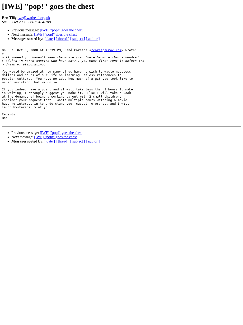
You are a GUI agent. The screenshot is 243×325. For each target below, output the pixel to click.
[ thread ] (62, 39)
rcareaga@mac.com (106, 50)
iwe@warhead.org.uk (34, 18)
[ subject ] (77, 39)
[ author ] (93, 39)
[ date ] (49, 39)
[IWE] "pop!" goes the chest (61, 30)
